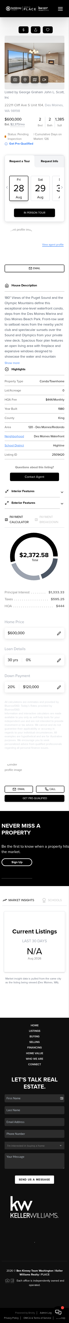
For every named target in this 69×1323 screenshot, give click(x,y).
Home (35, 1025)
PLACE (45, 1274)
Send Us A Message (34, 1179)
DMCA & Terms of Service (37, 1318)
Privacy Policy (11, 1318)
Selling (34, 1042)
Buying (34, 1036)
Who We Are (34, 1059)
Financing (34, 1047)
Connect (34, 1064)
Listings (34, 1031)
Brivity (31, 1312)
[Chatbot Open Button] (58, 1312)
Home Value (34, 1053)
